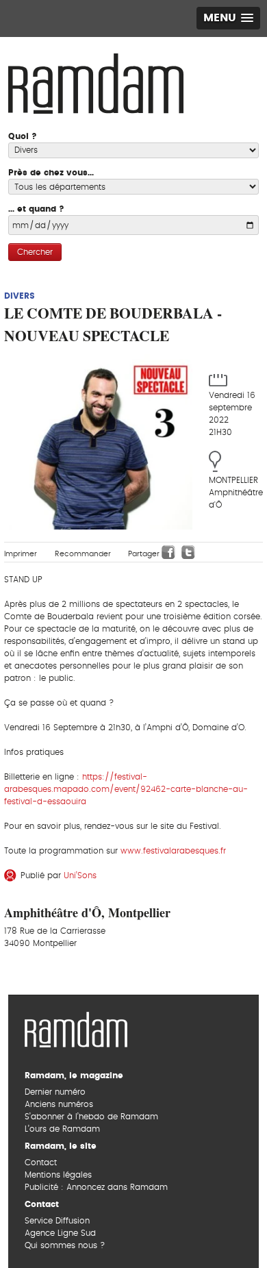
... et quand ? (36, 209)
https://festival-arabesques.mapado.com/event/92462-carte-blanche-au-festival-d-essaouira (126, 789)
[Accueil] (95, 82)
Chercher (35, 252)
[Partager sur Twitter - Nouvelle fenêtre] (188, 552)
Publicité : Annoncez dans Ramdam (96, 1187)
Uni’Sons (80, 875)
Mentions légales (58, 1175)
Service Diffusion (57, 1221)
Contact (41, 1162)
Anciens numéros (59, 1104)
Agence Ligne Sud (60, 1233)
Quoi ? (22, 136)
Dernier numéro (55, 1092)
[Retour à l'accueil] (76, 1028)
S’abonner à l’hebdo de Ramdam (91, 1116)
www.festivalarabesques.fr (173, 851)
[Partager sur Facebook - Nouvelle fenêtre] (168, 552)
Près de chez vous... (51, 173)
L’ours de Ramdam (62, 1129)
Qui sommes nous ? (65, 1245)
